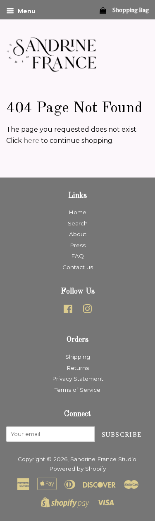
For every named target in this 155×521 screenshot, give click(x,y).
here (31, 140)
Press (78, 245)
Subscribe (122, 434)
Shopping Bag (130, 10)
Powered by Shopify (77, 468)
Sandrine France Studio (103, 459)
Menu (26, 11)
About (77, 234)
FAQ (77, 256)
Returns (78, 368)
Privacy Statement (77, 378)
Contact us (77, 267)
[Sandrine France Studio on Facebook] (68, 310)
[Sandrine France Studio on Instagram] (87, 310)
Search (78, 223)
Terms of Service (77, 389)
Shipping (77, 356)
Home (77, 212)
